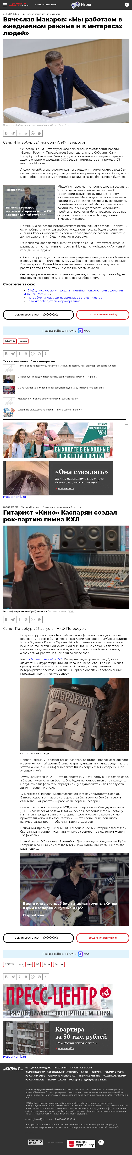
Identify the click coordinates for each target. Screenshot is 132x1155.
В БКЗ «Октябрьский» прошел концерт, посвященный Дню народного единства (61, 387)
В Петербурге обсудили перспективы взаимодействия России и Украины (57, 376)
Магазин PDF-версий (81, 1068)
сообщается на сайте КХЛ (44, 659)
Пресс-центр (60, 1068)
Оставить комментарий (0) (103, 315)
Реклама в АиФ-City (89, 1076)
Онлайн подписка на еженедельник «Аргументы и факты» (57, 1072)
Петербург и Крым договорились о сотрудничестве (65, 297)
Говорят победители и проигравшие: (54, 301)
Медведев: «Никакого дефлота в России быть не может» (48, 398)
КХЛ (71, 611)
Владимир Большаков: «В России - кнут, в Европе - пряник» (50, 409)
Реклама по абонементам (62, 1076)
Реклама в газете (114, 1072)
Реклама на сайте (35, 1076)
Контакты (97, 1072)
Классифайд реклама (114, 1076)
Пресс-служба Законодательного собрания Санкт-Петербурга (37, 125)
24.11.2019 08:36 (11, 14)
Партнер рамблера (55, 1142)
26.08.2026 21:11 (11, 507)
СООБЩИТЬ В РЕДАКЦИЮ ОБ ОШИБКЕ (88, 1080)
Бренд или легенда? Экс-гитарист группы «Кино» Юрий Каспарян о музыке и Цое (70, 906)
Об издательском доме (38, 1068)
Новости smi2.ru (14, 496)
